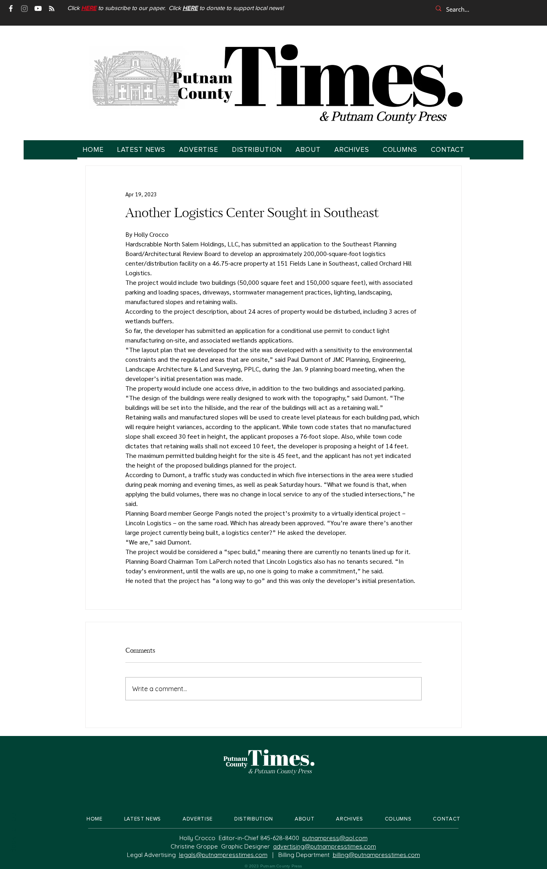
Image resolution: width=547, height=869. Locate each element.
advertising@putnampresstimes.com (324, 846)
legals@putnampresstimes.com (223, 855)
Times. (281, 757)
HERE (190, 8)
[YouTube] (38, 8)
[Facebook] (10, 8)
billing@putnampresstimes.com (376, 855)
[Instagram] (24, 8)
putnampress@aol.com (335, 838)
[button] (89, 8)
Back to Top (12, 833)
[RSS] (51, 8)
